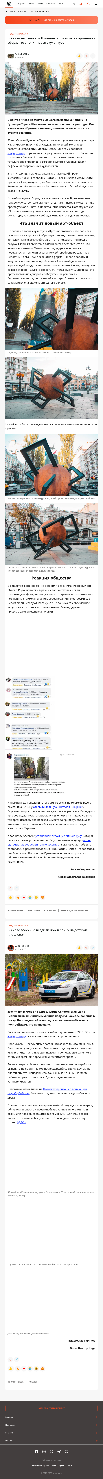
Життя (31, 3)
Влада (40, 3)
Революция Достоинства (75, 910)
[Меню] (96, 3)
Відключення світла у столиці (59, 19)
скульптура (50, 910)
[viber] (66, 1451)
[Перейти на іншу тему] (81, 3)
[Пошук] (88, 3)
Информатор (16, 153)
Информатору (17, 1036)
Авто (70, 1465)
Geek (54, 1465)
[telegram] (59, 1451)
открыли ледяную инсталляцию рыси (58, 807)
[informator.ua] (9, 4)
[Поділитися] (86, 56)
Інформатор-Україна (40, 1465)
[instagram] (44, 1451)
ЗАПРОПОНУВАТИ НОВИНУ (51, 1408)
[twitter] (51, 1451)
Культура (50, 3)
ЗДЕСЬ (21, 1122)
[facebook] (36, 1451)
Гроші (60, 3)
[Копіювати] (92, 56)
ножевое (32, 1382)
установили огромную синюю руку (58, 836)
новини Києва (15, 910)
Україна (21, 3)
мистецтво (34, 910)
